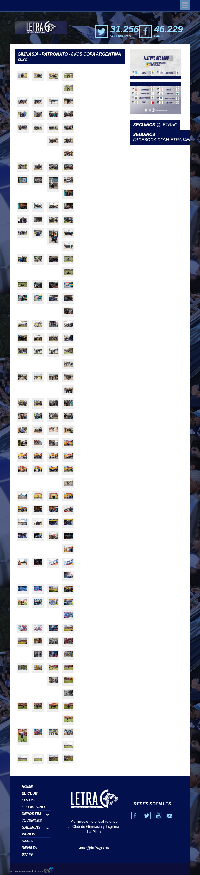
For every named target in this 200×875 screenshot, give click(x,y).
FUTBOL (29, 800)
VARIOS (28, 834)
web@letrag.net (94, 848)
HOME (27, 786)
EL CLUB (30, 793)
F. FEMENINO (33, 807)
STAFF (27, 854)
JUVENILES (32, 820)
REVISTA (29, 848)
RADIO (27, 841)
